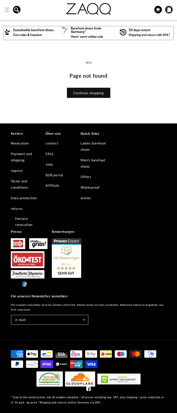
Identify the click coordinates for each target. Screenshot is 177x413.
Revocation (20, 143)
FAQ (49, 154)
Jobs (49, 164)
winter (86, 198)
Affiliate (52, 185)
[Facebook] (88, 390)
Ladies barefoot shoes (93, 146)
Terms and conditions (19, 184)
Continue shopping (88, 93)
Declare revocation (24, 221)
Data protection (24, 198)
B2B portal (54, 175)
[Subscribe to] (83, 320)
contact (52, 143)
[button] (17, 10)
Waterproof (90, 187)
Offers (86, 177)
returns (17, 208)
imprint (17, 170)
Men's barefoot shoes (93, 163)
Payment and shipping (21, 157)
